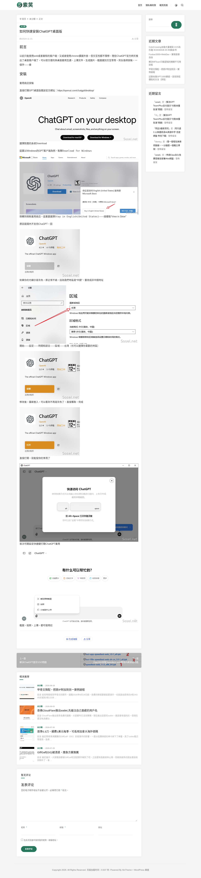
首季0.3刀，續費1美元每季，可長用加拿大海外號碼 (67, 731)
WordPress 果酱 (141, 870)
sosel (157, 102)
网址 (100, 827)
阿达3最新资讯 (162, 128)
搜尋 (151, 19)
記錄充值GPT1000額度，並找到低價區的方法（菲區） (164, 78)
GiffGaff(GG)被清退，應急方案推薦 (58, 752)
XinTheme (127, 870)
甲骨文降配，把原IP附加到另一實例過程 (61, 689)
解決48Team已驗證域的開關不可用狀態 (165, 63)
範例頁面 (164, 5)
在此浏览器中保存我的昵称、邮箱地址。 (41, 840)
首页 (140, 5)
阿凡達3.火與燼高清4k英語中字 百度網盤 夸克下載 (167, 132)
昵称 (24, 827)
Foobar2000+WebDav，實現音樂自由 (164, 56)
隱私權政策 (151, 5)
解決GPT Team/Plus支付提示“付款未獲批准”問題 (166, 106)
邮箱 (62, 827)
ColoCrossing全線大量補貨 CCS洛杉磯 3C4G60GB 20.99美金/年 (165, 48)
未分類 (32, 19)
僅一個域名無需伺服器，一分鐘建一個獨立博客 (167, 145)
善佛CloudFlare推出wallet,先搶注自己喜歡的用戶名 (67, 710)
